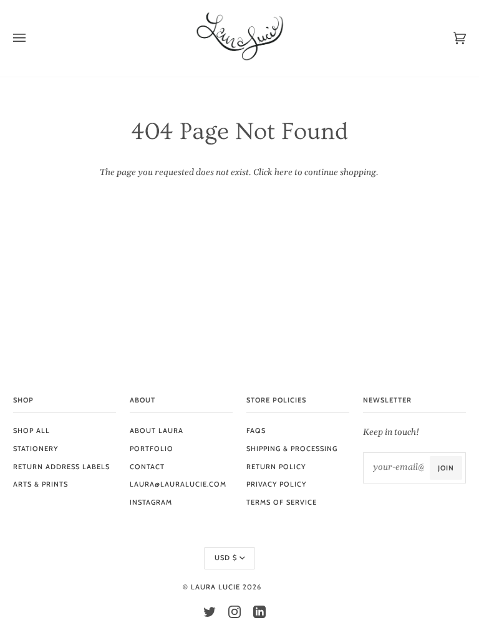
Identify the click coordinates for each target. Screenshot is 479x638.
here (283, 172)
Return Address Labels (61, 466)
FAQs (256, 430)
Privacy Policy (276, 484)
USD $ (226, 557)
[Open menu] (32, 38)
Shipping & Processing (291, 448)
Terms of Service (281, 502)
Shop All (31, 430)
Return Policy (276, 466)
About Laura (156, 430)
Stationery (35, 448)
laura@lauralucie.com (178, 484)
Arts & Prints (40, 484)
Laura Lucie (215, 587)
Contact (147, 466)
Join (446, 468)
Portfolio (151, 448)
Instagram (151, 502)
